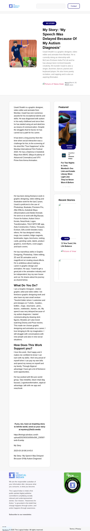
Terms (72, 529)
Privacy (78, 529)
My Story (50, 23)
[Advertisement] (30, 178)
